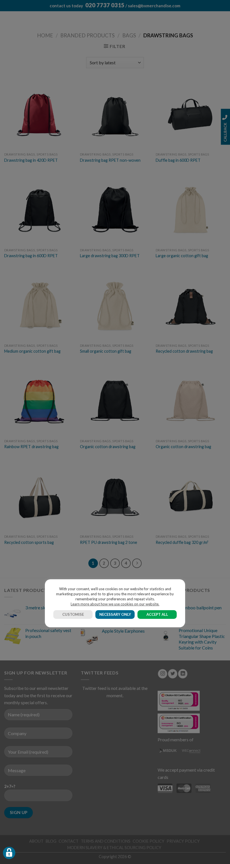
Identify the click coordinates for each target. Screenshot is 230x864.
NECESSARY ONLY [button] (115, 614)
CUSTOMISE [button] (73, 614)
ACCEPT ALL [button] (157, 614)
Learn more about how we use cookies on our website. (115, 604)
